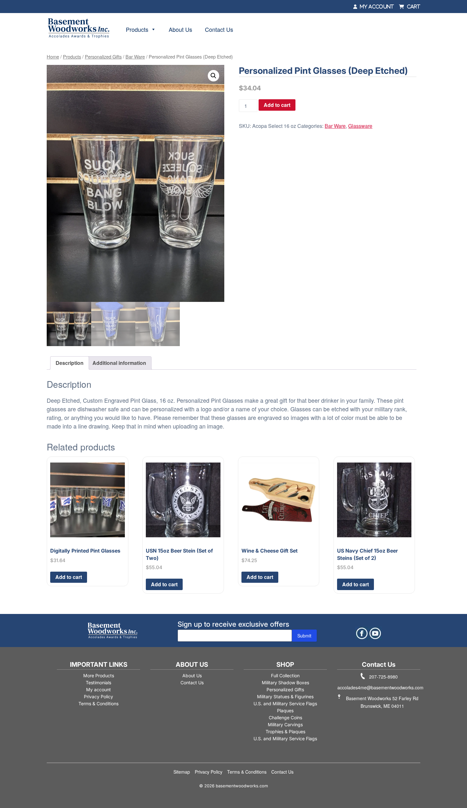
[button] (213, 75)
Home (53, 56)
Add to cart (277, 104)
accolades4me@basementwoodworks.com (380, 687)
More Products (98, 675)
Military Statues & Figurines (285, 696)
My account (98, 689)
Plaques (285, 710)
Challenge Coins (285, 717)
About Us (180, 29)
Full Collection (285, 675)
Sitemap (181, 772)
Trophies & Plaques (285, 731)
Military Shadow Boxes (285, 682)
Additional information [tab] (119, 362)
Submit (304, 635)
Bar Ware (135, 56)
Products (137, 29)
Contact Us (219, 29)
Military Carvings (285, 724)
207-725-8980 (383, 676)
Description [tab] (70, 362)
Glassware (360, 125)
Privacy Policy (98, 696)
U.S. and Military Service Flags (285, 703)
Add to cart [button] (68, 577)
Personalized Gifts (103, 56)
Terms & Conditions (98, 703)
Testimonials (98, 682)
